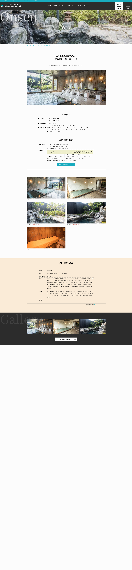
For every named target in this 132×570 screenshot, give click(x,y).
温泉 (73, 5)
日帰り (68, 5)
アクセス (86, 5)
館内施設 (55, 5)
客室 (49, 5)
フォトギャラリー (64, 339)
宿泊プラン (62, 5)
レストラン (79, 5)
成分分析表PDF (90, 304)
